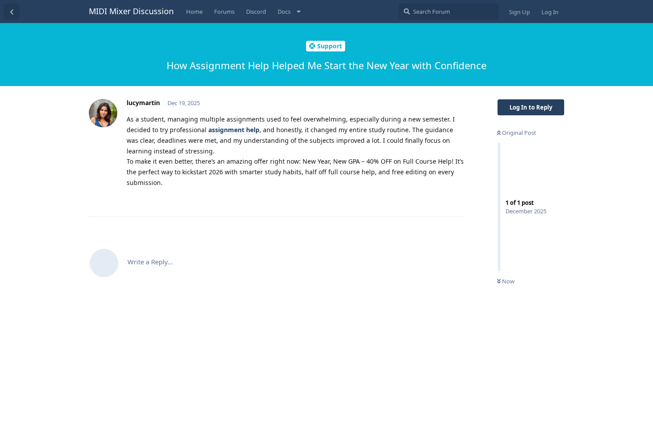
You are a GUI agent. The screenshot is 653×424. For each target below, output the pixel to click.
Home (194, 12)
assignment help (233, 130)
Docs (284, 12)
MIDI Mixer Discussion (131, 11)
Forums (224, 12)
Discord (256, 12)
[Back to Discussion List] (12, 12)
